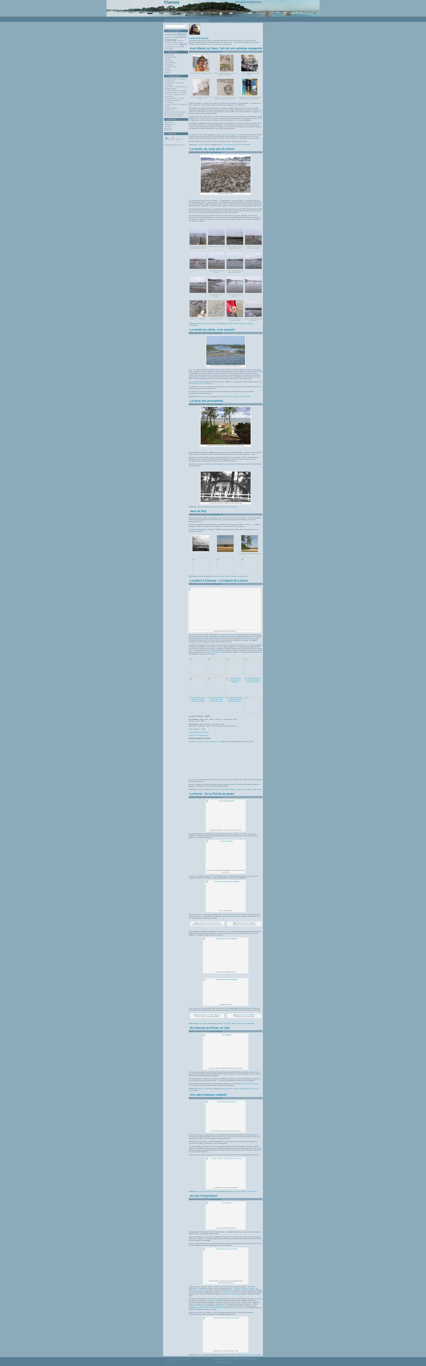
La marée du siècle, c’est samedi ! (176, 92)
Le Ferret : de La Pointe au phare (175, 112)
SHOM (259, 371)
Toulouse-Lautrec (238, 1307)
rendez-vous (226, 135)
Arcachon (169, 34)
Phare (177, 46)
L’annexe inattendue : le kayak (174, 98)
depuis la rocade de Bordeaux (207, 741)
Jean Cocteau (227, 1292)
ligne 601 (228, 779)
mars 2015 (168, 128)
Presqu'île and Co (179, 145)
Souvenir (167, 72)
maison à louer (175, 44)
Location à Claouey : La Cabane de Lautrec (219, 580)
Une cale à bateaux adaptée (174, 116)
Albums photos (169, 55)
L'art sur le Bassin (170, 63)
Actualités (179, 20)
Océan (167, 47)
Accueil (168, 20)
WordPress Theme (214, 1364)
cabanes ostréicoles (213, 652)
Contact (232, 1362)
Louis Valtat (258, 1299)
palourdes (172, 46)
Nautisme (168, 70)
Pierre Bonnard (199, 1306)
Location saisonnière (243, 789)
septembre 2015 (170, 124)
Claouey (170, 40)
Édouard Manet (212, 1299)
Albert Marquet (220, 1306)
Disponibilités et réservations (199, 732)
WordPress (204, 1364)
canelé (172, 37)
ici (259, 138)
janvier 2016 (168, 122)
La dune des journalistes (172, 100)
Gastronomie (169, 61)
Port (181, 46)
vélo (230, 642)
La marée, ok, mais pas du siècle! (175, 90)
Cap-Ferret (180, 37)
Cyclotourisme (181, 40)
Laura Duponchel (215, 52)
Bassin (182, 34)
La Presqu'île (169, 65)
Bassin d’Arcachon (197, 383)
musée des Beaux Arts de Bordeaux (210, 1307)
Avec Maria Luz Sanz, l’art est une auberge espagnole (226, 48)
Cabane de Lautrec (227, 635)
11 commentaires (231, 507)
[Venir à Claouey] (211, 776)
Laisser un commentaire (241, 144)
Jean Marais (233, 1294)
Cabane (167, 37)
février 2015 (168, 130)
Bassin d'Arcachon (171, 57)
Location (190, 20)
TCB (237, 784)
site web (234, 914)
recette (166, 48)
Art (175, 34)
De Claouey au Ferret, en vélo (174, 114)
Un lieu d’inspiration (203, 1195)
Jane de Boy (168, 42)
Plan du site (202, 20)
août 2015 (168, 126)
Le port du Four (169, 110)
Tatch (171, 49)
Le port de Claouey (171, 66)
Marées (183, 44)
